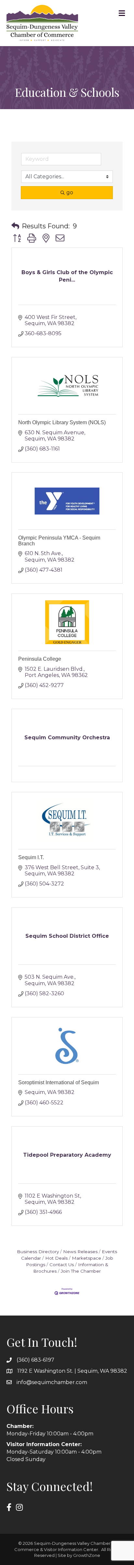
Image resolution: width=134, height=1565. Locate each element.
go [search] (69, 192)
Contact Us (61, 1264)
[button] (15, 226)
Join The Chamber (81, 1271)
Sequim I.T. (31, 857)
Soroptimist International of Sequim (58, 1082)
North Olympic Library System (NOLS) (62, 422)
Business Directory (38, 1251)
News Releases (80, 1251)
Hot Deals (56, 1258)
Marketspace (86, 1258)
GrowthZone (86, 1555)
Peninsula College (39, 659)
